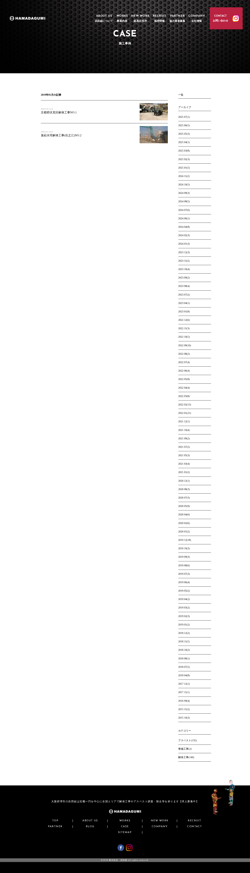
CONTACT (194, 826)
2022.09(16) (184, 345)
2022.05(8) (184, 379)
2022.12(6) (184, 320)
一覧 (180, 94)
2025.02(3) (184, 159)
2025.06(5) (184, 125)
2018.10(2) (184, 650)
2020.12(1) (184, 480)
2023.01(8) (184, 311)
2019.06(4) (184, 582)
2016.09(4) (184, 700)
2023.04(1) (184, 303)
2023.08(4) (184, 286)
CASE (125, 826)
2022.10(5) (184, 336)
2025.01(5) (184, 167)
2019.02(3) (184, 616)
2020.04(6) (184, 514)
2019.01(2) (184, 624)
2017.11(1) (184, 692)
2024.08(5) (184, 201)
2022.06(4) (184, 370)
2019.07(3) (184, 574)
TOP (55, 821)
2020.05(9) (184, 506)
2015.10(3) (184, 717)
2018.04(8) (184, 675)
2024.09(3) (184, 193)
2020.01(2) (184, 531)
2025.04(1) (184, 142)
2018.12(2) (184, 633)
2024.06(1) (184, 218)
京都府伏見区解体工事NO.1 (59, 112)
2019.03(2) (184, 607)
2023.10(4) (184, 269)
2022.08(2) (184, 353)
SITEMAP (125, 832)
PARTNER (55, 826)
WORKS (124, 821)
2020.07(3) (184, 497)
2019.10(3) (184, 548)
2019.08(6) (184, 565)
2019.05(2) (184, 590)
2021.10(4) (184, 430)
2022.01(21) (184, 413)
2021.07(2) (184, 447)
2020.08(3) (184, 489)
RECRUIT (194, 821)
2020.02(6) (184, 523)
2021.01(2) (184, 472)
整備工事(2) (185, 749)
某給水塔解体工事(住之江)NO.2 (61, 135)
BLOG (90, 826)
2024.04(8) (184, 227)
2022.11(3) (184, 328)
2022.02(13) (184, 404)
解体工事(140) (186, 757)
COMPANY (160, 826)
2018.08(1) (184, 658)
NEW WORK (160, 821)
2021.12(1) (184, 421)
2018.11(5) (184, 641)
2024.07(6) (184, 210)
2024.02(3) (184, 235)
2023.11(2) (184, 260)
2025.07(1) (184, 117)
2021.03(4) (184, 463)
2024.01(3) (184, 243)
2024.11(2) (184, 176)
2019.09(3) (184, 556)
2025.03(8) (184, 150)
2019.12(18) (184, 540)
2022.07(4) (184, 362)
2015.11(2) (184, 709)
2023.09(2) (184, 277)
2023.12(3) (184, 252)
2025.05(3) (184, 133)
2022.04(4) (184, 387)
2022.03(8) (184, 396)
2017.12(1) (184, 683)
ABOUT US (90, 821)
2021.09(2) (184, 438)
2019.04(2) (184, 599)
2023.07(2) (184, 294)
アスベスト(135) (187, 740)
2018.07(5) (184, 667)
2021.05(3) (184, 455)
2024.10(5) (184, 184)
